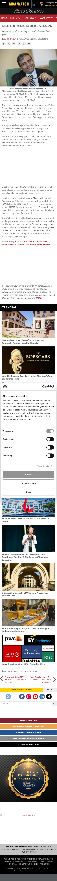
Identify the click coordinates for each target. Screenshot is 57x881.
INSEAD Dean (32, 671)
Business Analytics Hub (28, 732)
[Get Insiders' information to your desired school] (28, 778)
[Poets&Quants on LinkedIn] (42, 696)
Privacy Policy (45, 859)
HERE (38, 298)
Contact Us (24, 864)
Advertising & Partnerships (39, 861)
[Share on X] (9, 44)
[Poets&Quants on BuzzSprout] (15, 696)
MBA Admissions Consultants (28, 738)
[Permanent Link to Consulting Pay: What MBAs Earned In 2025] (28, 648)
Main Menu (15, 18)
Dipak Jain (15, 671)
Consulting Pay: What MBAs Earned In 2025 (23, 664)
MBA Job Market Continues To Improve (15, 680)
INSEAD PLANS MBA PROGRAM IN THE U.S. (30, 244)
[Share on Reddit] (29, 44)
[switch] (50, 439)
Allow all (28, 475)
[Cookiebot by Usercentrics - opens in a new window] (42, 387)
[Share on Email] (14, 44)
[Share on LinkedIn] (19, 44)
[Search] (54, 703)
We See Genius (29, 852)
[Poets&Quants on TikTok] (49, 696)
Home (4, 18)
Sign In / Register (41, 864)
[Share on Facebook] (4, 44)
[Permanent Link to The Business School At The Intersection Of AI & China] (28, 503)
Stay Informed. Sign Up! (21, 690)
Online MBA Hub (28, 720)
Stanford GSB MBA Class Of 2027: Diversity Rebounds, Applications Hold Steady (23, 341)
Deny (28, 492)
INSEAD (23, 671)
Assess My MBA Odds (28, 744)
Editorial (12, 864)
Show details (43, 466)
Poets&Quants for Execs (38, 846)
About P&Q (9, 859)
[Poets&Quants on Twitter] (8, 696)
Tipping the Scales (46, 849)
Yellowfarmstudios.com (35, 871)
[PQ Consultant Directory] (28, 823)
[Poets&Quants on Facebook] (22, 696)
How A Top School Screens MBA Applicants (40, 680)
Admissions (30, 18)
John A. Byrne (12, 39)
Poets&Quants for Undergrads (18, 849)
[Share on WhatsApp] (24, 44)
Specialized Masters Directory (28, 726)
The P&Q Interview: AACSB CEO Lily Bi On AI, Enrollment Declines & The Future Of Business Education (25, 557)
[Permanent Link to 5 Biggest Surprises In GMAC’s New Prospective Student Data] (28, 577)
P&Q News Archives (26, 859)
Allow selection (28, 483)
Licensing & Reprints (13, 861)
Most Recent (46, 18)
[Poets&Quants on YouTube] (35, 696)
